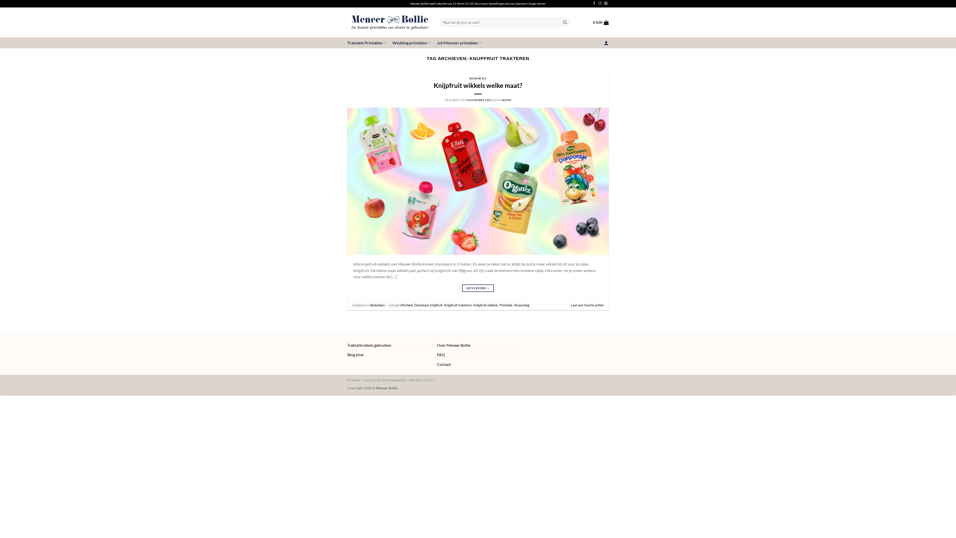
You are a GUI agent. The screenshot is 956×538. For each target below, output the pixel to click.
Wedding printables (409, 42)
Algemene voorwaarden (385, 380)
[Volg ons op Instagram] (600, 3)
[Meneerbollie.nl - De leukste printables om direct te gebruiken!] (390, 22)
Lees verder (478, 288)
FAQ (441, 354)
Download (421, 305)
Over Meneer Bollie (453, 345)
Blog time (355, 354)
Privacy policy (422, 380)
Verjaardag (522, 305)
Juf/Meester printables (457, 42)
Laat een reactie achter (587, 305)
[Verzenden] (565, 22)
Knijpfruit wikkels (485, 305)
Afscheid (406, 305)
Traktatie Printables (365, 42)
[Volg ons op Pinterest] (605, 3)
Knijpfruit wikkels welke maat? (478, 85)
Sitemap (354, 380)
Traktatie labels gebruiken (369, 345)
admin (506, 100)
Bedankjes (478, 78)
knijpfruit (436, 305)
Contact (444, 364)
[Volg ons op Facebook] (594, 3)
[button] (601, 22)
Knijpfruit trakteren (458, 305)
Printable (505, 305)
